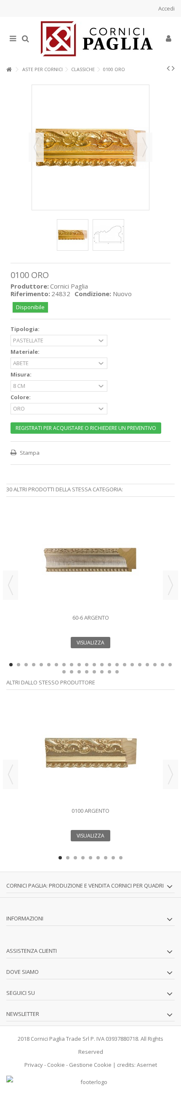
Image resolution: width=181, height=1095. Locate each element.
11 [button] (86, 664)
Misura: (22, 374)
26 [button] (86, 671)
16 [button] (124, 664)
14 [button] (109, 664)
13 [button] (102, 664)
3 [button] (26, 664)
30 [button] (117, 671)
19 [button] (147, 664)
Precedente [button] (36, 147)
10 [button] (79, 664)
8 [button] (64, 664)
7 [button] (56, 664)
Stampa (29, 452)
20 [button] (155, 664)
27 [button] (94, 671)
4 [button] (33, 664)
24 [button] (71, 671)
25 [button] (79, 671)
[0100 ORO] (72, 235)
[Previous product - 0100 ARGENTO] (168, 68)
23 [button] (64, 671)
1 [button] (11, 664)
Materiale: (26, 351)
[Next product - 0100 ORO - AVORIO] (173, 68)
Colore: (21, 397)
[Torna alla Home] (8, 69)
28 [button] (102, 671)
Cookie (56, 1064)
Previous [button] (10, 585)
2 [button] (18, 664)
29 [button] (109, 671)
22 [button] (170, 664)
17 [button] (132, 664)
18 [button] (139, 664)
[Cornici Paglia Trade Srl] (97, 38)
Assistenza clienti (31, 950)
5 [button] (41, 664)
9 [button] (71, 664)
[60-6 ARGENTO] (90, 560)
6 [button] (49, 664)
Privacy (33, 1064)
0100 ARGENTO (90, 810)
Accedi (166, 8)
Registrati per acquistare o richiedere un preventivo (86, 428)
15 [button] (117, 664)
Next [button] (170, 585)
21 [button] (162, 664)
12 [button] (94, 664)
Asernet (147, 1064)
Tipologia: (26, 329)
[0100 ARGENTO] (90, 753)
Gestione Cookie (90, 1064)
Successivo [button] (144, 147)
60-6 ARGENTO (90, 617)
